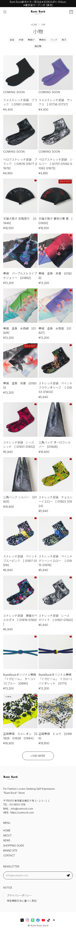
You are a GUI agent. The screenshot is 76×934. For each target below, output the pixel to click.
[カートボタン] (71, 12)
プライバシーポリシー (19, 895)
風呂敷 (38, 46)
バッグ (53, 40)
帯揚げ (31, 40)
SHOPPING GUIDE (13, 845)
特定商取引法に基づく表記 (22, 900)
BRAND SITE (10, 850)
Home (34, 24)
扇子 (64, 40)
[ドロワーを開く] (5, 12)
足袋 (12, 40)
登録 (68, 875)
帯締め (42, 40)
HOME (6, 830)
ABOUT (7, 835)
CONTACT (9, 855)
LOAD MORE (38, 755)
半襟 (21, 40)
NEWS (6, 840)
